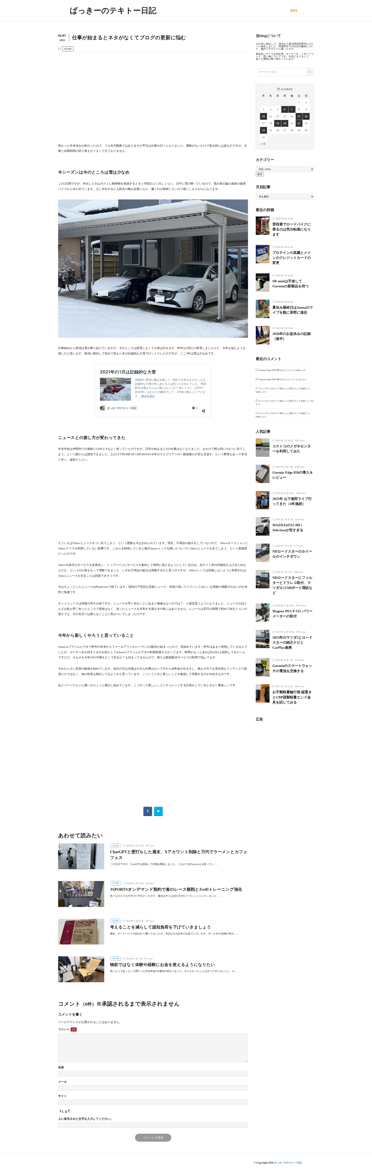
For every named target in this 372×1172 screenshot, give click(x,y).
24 (263, 130)
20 (284, 123)
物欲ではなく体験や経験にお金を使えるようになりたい (162, 964)
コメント (64, 1029)
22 (299, 123)
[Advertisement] (153, 97)
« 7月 (263, 144)
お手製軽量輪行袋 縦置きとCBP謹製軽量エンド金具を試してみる (292, 697)
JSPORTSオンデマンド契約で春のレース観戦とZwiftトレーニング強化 (176, 889)
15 (299, 116)
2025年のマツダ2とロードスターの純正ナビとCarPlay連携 (292, 643)
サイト (62, 1096)
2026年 (68, 48)
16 (306, 116)
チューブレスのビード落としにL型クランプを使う (283, 388)
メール (62, 1081)
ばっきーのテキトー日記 (113, 11)
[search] (310, 72)
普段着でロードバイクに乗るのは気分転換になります (291, 229)
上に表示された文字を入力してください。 (85, 1118)
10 (263, 116)
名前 (61, 1067)
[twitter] (158, 811)
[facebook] (147, 811)
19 (277, 123)
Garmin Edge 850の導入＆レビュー (275, 370)
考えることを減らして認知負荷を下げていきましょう (160, 927)
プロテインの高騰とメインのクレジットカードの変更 (291, 258)
